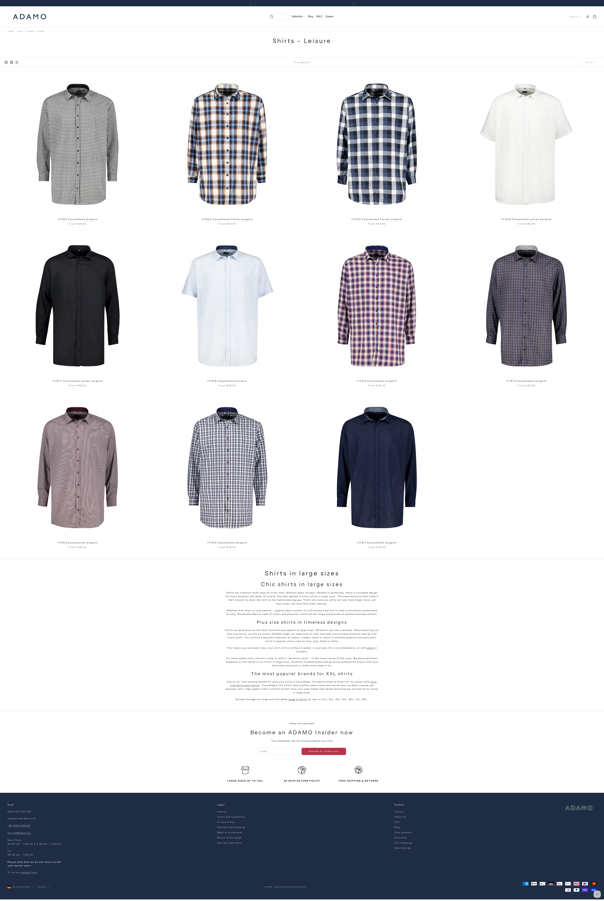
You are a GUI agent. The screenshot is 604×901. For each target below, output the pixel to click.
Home (10, 31)
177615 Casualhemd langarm (377, 381)
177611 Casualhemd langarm (377, 542)
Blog (397, 827)
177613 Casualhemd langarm (78, 542)
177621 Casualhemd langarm (78, 219)
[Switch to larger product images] (6, 62)
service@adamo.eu (19, 832)
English (574, 17)
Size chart (400, 837)
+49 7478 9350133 (19, 825)
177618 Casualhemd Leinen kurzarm (526, 219)
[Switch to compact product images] (16, 62)
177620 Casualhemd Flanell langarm (227, 219)
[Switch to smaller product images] (11, 62)
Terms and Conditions (231, 816)
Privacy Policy (226, 822)
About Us (400, 816)
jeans (370, 647)
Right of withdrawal (229, 832)
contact (399, 811)
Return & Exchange (229, 837)
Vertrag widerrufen (229, 842)
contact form (29, 872)
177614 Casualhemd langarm (526, 381)
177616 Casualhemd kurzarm (227, 381)
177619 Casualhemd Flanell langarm (376, 219)
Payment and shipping (231, 827)
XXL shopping (403, 842)
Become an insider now (323, 751)
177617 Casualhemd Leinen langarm (78, 381)
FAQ (397, 822)
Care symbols (403, 832)
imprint (221, 811)
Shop (20, 31)
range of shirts (297, 699)
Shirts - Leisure (36, 31)
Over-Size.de (402, 848)
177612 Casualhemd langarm (227, 542)
